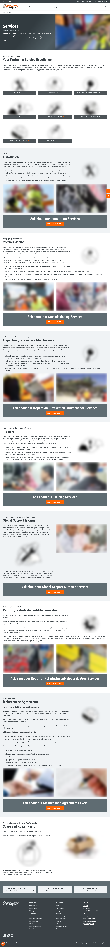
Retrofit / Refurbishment (89, 918)
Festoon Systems (33, 908)
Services (47, 7)
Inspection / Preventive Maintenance (92, 911)
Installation (85, 906)
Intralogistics (59, 911)
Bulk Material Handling (61, 926)
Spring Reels (32, 913)
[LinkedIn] (4, 935)
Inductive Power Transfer (35, 918)
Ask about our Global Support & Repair (55, 587)
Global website (96, 943)
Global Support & (54, 117)
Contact (77, 1)
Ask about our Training (55, 497)
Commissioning (86, 908)
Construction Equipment (62, 929)
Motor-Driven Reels (34, 916)
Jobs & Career (97, 1)
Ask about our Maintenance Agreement (55, 803)
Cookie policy (79, 943)
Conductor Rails (33, 906)
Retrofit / (89, 117)
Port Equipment (60, 908)
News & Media (88, 1)
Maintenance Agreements (89, 921)
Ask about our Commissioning (55, 317)
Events (82, 1)
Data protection (88, 943)
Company (54, 7)
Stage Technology (60, 916)
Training (84, 913)
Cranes (57, 906)
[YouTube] (12, 935)
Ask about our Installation (55, 219)
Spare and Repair (54, 140)
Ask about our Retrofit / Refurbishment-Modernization (55, 678)
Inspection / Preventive (89, 93)
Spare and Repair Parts (88, 924)
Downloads (104, 1)
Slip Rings (31, 911)
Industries (40, 7)
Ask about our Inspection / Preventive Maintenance (55, 408)
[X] (8, 935)
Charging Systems (34, 921)
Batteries (31, 924)
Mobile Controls (33, 929)
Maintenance (18, 140)
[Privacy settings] (3, 944)
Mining (57, 924)
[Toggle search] (106, 7)
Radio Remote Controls (35, 926)
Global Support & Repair (89, 916)
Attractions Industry (61, 918)
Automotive (59, 913)
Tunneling (58, 921)
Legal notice (104, 943)
